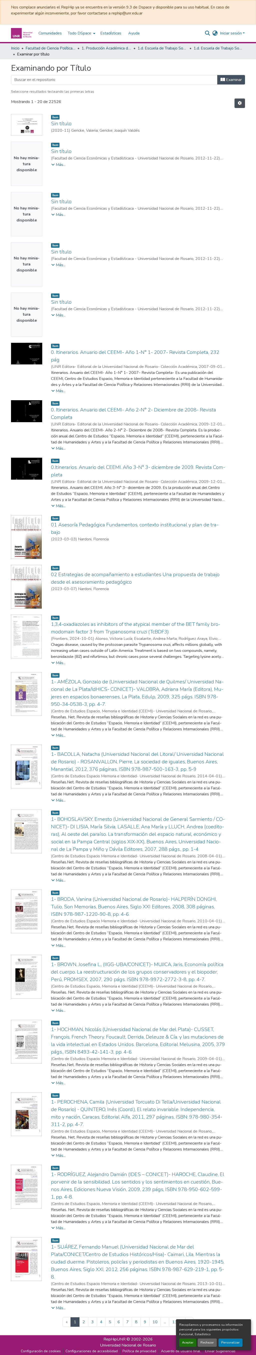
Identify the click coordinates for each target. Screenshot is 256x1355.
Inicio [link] (15, 48)
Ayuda (134, 33)
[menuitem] (81, 33)
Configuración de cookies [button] (41, 1351)
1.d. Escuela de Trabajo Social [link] (163, 48)
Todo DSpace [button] (79, 33)
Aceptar (188, 1342)
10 (155, 1322)
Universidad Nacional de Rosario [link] (128, 1345)
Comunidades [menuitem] (50, 33)
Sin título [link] (61, 123)
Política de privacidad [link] (139, 1351)
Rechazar (207, 1342)
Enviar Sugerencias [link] (220, 1351)
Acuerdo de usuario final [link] (180, 1351)
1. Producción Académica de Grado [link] (107, 48)
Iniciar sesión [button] (231, 33)
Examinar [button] (233, 79)
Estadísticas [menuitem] (110, 33)
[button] (22, 33)
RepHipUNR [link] (115, 1339)
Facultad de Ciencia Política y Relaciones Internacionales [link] (51, 48)
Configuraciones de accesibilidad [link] (92, 1351)
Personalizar (230, 1342)
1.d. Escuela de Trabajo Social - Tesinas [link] (219, 48)
